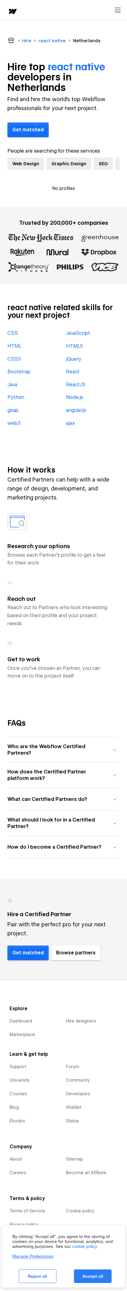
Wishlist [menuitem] (73, 1107)
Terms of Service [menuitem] (27, 1210)
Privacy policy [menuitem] (24, 1224)
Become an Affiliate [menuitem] (86, 1172)
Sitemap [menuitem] (74, 1159)
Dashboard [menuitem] (21, 1020)
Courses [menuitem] (18, 1093)
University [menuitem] (20, 1080)
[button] (63, 750)
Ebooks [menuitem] (17, 1120)
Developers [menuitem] (78, 1093)
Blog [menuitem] (14, 1107)
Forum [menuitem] (72, 1066)
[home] (12, 11)
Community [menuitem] (78, 1080)
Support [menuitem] (18, 1066)
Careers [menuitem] (18, 1172)
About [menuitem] (16, 1159)
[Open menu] (118, 10)
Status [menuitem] (72, 1120)
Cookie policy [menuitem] (80, 1210)
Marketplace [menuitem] (22, 1034)
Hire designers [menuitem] (81, 1020)
